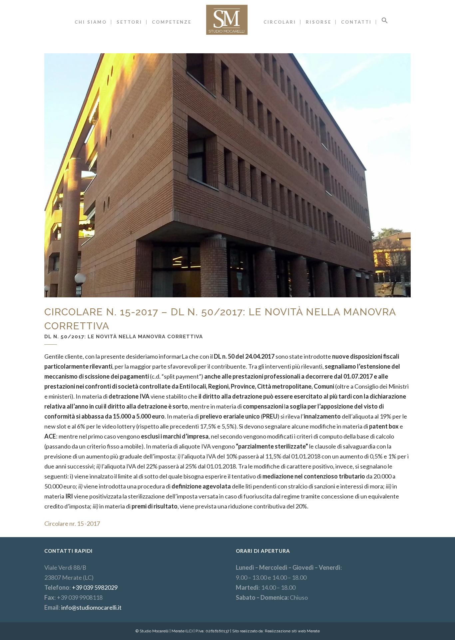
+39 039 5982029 (95, 587)
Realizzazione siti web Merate (292, 631)
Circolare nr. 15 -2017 (72, 523)
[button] (384, 22)
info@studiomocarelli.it (91, 607)
